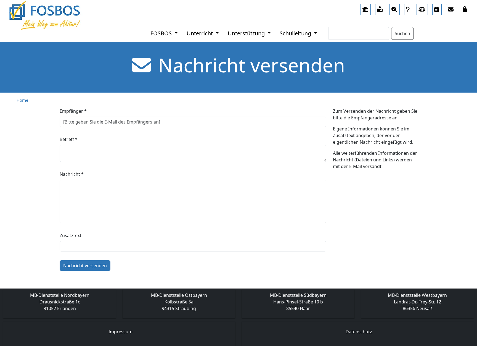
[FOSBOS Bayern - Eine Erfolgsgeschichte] (366, 8)
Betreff (69, 139)
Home (22, 100)
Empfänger (73, 111)
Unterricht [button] (200, 33)
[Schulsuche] (394, 8)
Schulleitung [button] (296, 33)
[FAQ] (408, 8)
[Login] (465, 8)
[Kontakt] (451, 8)
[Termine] (437, 8)
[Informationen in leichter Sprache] (380, 8)
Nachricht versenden (85, 266)
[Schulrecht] (422, 8)
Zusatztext (70, 235)
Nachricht (72, 174)
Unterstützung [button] (247, 33)
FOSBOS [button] (161, 33)
